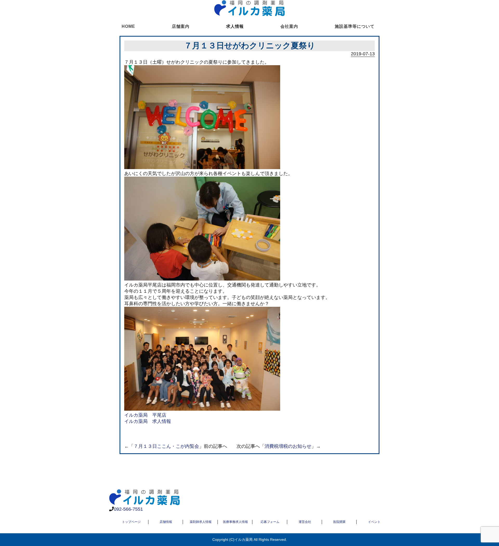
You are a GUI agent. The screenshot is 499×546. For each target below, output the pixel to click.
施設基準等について (355, 26)
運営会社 (305, 522)
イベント (374, 522)
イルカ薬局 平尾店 (145, 415)
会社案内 (289, 26)
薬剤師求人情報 (201, 522)
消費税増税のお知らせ (288, 446)
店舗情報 (166, 522)
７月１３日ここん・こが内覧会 (166, 446)
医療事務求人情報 (235, 522)
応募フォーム (270, 522)
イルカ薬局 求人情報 (147, 421)
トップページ (131, 522)
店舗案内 (180, 26)
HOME (128, 26)
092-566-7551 (128, 509)
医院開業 (339, 522)
